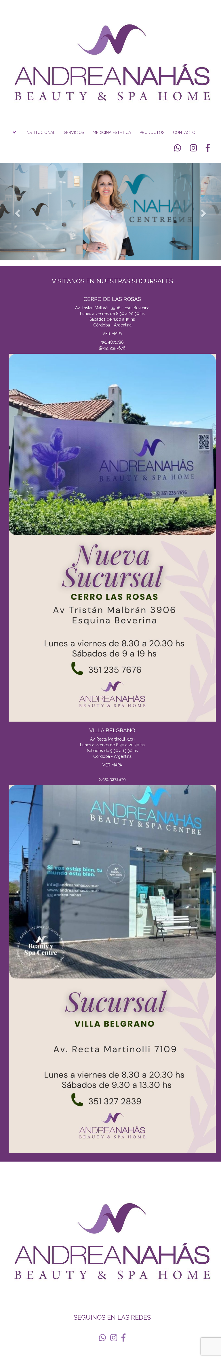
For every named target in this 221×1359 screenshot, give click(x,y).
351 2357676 (113, 348)
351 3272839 (114, 779)
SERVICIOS (74, 132)
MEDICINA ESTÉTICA (112, 132)
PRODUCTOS (152, 132)
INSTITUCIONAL (40, 132)
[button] (16, 211)
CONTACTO (184, 132)
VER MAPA (112, 333)
